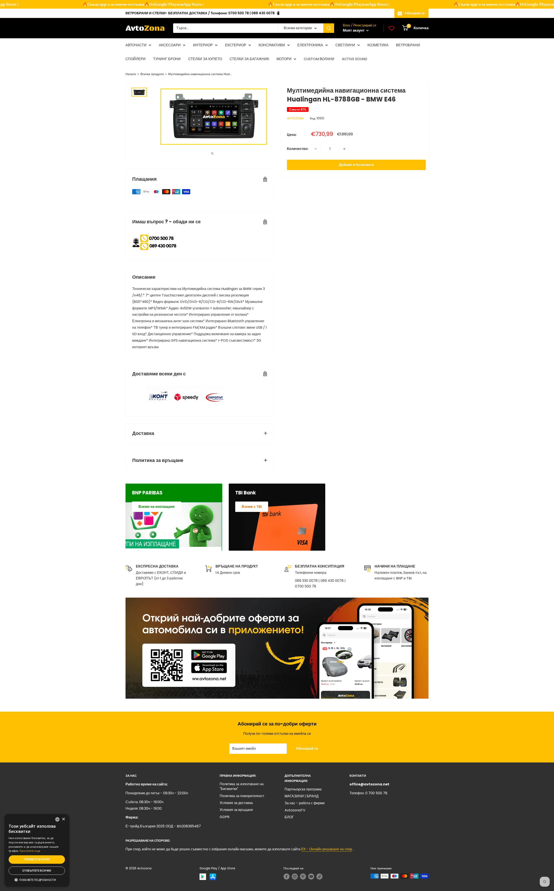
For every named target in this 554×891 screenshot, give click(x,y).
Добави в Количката (356, 164)
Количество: (297, 148)
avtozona (295, 118)
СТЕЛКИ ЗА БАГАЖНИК (249, 58)
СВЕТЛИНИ (345, 45)
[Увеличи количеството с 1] (344, 148)
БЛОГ (289, 817)
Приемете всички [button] (37, 859)
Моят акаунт (354, 30)
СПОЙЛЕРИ (136, 58)
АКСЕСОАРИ (170, 45)
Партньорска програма (303, 789)
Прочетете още (30, 851)
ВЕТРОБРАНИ (408, 45)
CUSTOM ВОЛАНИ (319, 58)
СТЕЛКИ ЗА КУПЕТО (205, 58)
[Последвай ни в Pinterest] (303, 876)
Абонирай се (414, 13)
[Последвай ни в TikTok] (319, 876)
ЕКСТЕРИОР (235, 45)
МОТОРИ (284, 58)
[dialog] (36, 850)
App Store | (184, 4)
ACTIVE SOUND (354, 58)
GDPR (224, 816)
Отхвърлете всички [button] (36, 870)
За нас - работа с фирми (305, 803)
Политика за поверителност (242, 795)
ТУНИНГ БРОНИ (167, 58)
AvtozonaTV (295, 810)
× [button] (63, 819)
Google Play (156, 4)
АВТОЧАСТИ (136, 45)
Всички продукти (152, 74)
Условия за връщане (236, 809)
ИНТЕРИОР (203, 45)
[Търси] (328, 28)
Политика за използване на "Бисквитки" (242, 786)
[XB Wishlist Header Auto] (391, 28)
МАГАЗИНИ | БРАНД (302, 796)
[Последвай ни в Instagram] (295, 876)
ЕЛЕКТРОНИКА (310, 45)
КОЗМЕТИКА (377, 45)
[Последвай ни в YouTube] (311, 876)
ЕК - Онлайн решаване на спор (326, 849)
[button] (37, 880)
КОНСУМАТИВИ (272, 45)
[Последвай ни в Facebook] (286, 876)
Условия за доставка (236, 802)
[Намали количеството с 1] (315, 148)
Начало (131, 74)
